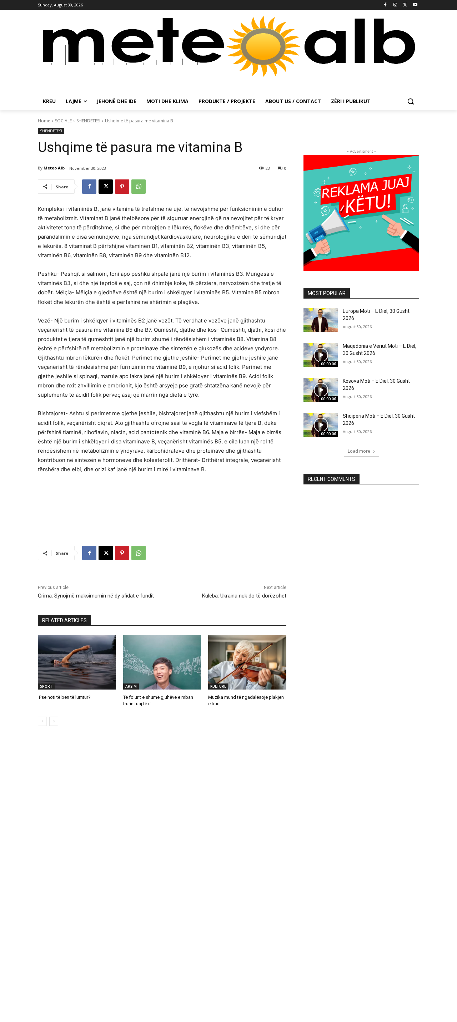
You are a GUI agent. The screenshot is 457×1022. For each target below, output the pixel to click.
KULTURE (218, 686)
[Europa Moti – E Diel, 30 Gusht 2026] (320, 320)
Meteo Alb (54, 168)
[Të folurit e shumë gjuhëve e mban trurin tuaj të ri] (162, 662)
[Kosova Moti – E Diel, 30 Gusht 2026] (320, 390)
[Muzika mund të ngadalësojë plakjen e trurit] (247, 662)
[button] (410, 101)
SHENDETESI (88, 121)
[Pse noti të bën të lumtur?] (77, 662)
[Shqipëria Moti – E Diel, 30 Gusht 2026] (320, 425)
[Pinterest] (122, 186)
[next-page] (53, 721)
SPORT (46, 686)
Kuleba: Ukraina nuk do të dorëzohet (244, 596)
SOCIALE (63, 121)
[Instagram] (395, 5)
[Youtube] (415, 5)
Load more (359, 451)
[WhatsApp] (138, 186)
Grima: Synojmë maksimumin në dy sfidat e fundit (96, 596)
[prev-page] (42, 721)
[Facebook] (385, 5)
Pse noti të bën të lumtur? (64, 697)
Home (44, 121)
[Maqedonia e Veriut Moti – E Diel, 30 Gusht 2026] (320, 355)
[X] (405, 5)
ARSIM (131, 686)
